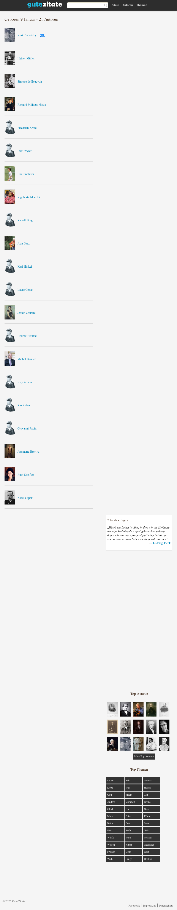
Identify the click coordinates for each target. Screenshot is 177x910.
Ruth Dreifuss (25, 475)
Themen (141, 5)
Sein (128, 780)
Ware (128, 837)
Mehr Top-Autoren (144, 756)
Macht (129, 794)
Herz (109, 830)
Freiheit (111, 851)
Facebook (134, 905)
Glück (110, 809)
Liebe (110, 787)
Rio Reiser (23, 405)
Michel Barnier (26, 359)
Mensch (148, 780)
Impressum (149, 905)
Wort (128, 851)
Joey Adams (24, 382)
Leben (110, 780)
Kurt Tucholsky (26, 35)
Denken (148, 859)
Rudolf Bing (25, 220)
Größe (147, 801)
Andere (111, 801)
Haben (147, 787)
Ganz (146, 809)
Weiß (109, 859)
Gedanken (149, 844)
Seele (146, 823)
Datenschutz (166, 905)
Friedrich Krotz (26, 128)
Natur (110, 823)
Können (148, 816)
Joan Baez (23, 243)
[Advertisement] (139, 621)
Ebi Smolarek (25, 174)
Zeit (146, 794)
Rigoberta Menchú (28, 197)
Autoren (127, 5)
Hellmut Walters (27, 336)
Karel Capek (25, 498)
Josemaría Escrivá (28, 451)
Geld (146, 851)
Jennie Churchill (27, 313)
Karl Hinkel (24, 266)
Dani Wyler (24, 151)
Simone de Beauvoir (29, 81)
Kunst (129, 844)
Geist (146, 830)
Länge (129, 859)
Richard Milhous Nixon (31, 104)
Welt (128, 787)
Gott (109, 794)
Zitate (115, 5)
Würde (110, 837)
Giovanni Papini (27, 428)
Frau (128, 823)
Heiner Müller (26, 58)
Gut (128, 809)
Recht (128, 830)
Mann (110, 816)
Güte (128, 816)
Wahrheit (130, 801)
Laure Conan (25, 289)
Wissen (111, 844)
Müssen (148, 837)
